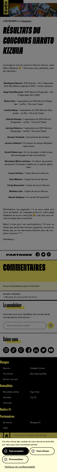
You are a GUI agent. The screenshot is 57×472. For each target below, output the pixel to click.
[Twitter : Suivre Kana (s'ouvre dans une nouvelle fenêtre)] (43, 351)
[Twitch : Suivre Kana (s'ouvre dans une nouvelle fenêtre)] (21, 351)
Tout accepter (16, 451)
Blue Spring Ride (38, 374)
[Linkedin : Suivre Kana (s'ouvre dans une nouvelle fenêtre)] (36, 351)
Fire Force (8, 374)
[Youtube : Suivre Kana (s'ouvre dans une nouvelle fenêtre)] (51, 351)
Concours (26, 21)
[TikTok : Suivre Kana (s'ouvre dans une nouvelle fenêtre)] (13, 351)
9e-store (7, 423)
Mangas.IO (35, 423)
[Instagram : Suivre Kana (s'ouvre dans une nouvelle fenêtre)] (6, 351)
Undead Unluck (37, 368)
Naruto (6, 368)
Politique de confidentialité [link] (20, 467)
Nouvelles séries (11, 392)
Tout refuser (42, 451)
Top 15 (33, 397)
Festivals (7, 403)
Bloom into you (10, 379)
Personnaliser (16, 459)
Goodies (7, 397)
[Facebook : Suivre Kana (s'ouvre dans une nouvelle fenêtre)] (29, 351)
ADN (5, 428)
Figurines (34, 392)
